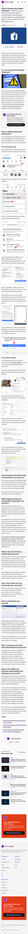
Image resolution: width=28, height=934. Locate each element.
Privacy (3, 930)
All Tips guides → (22, 752)
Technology (18, 859)
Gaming (3, 859)
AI (2, 873)
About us (3, 882)
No (17, 742)
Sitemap (16, 930)
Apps (16, 867)
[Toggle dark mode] (25, 2)
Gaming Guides (5, 867)
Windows (17, 862)
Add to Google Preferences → (16, 124)
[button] (7, 275)
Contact (3, 885)
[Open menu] (18, 2)
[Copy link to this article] (25, 25)
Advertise (3, 893)
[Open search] (21, 2)
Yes (12, 742)
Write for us (4, 887)
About (11, 930)
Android (3, 870)
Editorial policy (5, 890)
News (2, 865)
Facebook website (16, 362)
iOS (2, 875)
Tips (2, 6)
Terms (7, 930)
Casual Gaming (5, 862)
